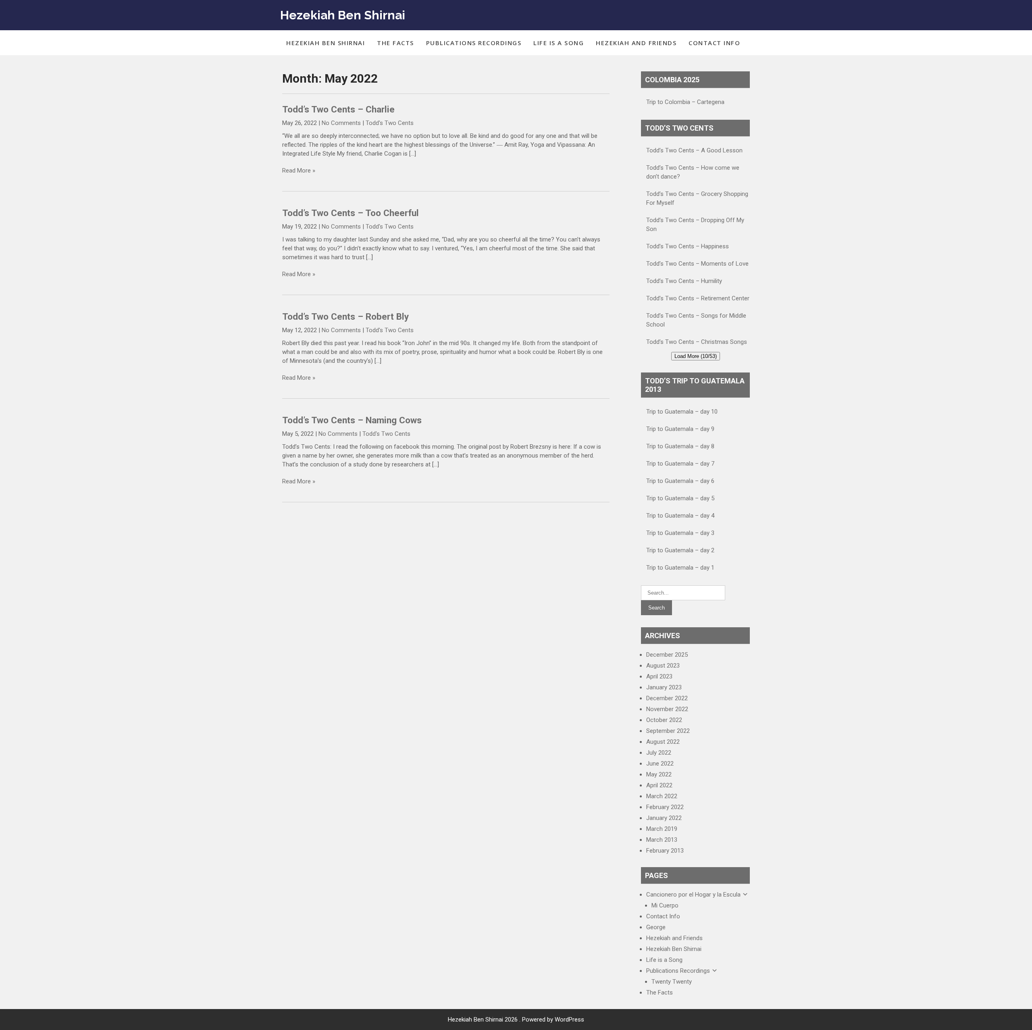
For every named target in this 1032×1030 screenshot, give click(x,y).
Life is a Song (558, 43)
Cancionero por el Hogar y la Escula (693, 894)
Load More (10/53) (695, 356)
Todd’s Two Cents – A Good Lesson (694, 150)
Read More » (298, 170)
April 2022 (659, 785)
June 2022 (660, 763)
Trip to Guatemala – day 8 (680, 446)
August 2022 (663, 741)
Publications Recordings (474, 43)
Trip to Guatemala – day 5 (680, 498)
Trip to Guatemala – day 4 (680, 515)
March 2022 (661, 796)
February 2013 (665, 850)
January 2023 (664, 687)
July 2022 (658, 752)
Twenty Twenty (671, 981)
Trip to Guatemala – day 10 (682, 411)
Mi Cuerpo (664, 905)
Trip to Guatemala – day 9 (680, 429)
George (656, 927)
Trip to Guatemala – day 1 (680, 567)
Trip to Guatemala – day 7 (680, 463)
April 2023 (659, 676)
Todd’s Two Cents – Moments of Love (697, 263)
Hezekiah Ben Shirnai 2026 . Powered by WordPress (516, 1019)
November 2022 (667, 709)
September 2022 (668, 731)
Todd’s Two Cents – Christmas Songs (696, 341)
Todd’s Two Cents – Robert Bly (345, 316)
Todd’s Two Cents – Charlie (338, 109)
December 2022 (667, 698)
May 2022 (659, 774)
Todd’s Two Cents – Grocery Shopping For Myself (697, 198)
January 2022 (664, 818)
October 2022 (664, 720)
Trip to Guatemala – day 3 (680, 533)
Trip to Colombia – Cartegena (685, 102)
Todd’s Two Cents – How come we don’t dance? (692, 172)
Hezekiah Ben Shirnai (342, 15)
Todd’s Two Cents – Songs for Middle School (696, 320)
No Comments (341, 123)
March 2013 (661, 839)
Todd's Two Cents (390, 123)
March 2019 (661, 828)
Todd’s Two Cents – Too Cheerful (350, 213)
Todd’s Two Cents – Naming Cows (352, 420)
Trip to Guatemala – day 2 (680, 550)
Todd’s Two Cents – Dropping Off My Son (695, 224)
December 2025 (667, 654)
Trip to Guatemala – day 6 (680, 481)
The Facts (395, 43)
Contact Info (714, 43)
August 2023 (663, 665)
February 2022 (665, 807)
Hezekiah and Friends (636, 43)
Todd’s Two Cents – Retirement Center (697, 298)
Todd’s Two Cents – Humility (684, 281)
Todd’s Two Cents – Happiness (687, 246)
